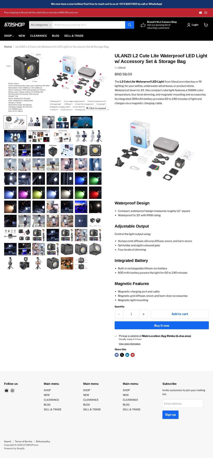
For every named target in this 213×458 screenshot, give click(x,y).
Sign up (170, 414)
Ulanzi (122, 67)
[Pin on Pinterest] (133, 355)
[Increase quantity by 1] (143, 314)
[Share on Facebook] (117, 355)
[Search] (129, 25)
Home (8, 46)
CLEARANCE (38, 35)
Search (7, 441)
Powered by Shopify (14, 448)
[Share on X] (122, 355)
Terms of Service (23, 441)
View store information (129, 344)
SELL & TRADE (74, 35)
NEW (22, 35)
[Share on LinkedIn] (127, 355)
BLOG (55, 35)
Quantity (119, 306)
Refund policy (43, 441)
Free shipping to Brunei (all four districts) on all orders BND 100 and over (41, 12)
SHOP (8, 35)
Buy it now (161, 325)
